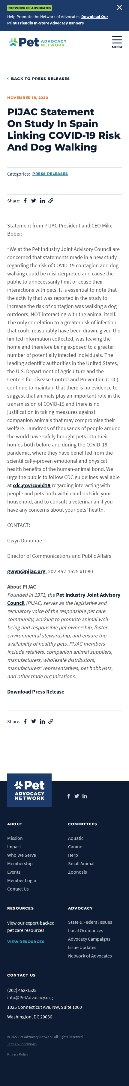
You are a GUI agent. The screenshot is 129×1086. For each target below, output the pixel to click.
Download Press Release (35, 691)
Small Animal (81, 863)
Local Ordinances (85, 930)
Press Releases (50, 173)
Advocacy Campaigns (89, 939)
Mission (15, 838)
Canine (75, 846)
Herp (73, 855)
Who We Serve (21, 855)
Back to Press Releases (40, 78)
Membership (20, 863)
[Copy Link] (50, 200)
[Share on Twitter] (33, 200)
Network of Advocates (90, 956)
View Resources (25, 942)
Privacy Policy (17, 1054)
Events (13, 872)
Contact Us (18, 889)
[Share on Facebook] (25, 200)
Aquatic (75, 838)
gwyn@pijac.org (26, 571)
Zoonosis (77, 872)
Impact (14, 846)
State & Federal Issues (90, 922)
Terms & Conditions (22, 1044)
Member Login (21, 880)
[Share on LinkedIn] (42, 200)
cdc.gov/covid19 (32, 485)
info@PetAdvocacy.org (30, 997)
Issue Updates (82, 947)
